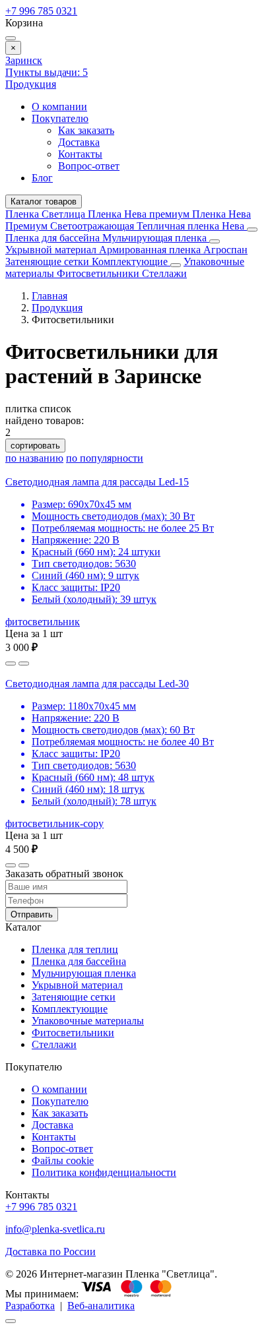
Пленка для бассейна (52, 237)
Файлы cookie (63, 1160)
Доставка (79, 142)
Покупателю (60, 118)
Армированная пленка (151, 249)
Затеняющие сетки (48, 261)
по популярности (104, 458)
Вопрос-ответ (88, 165)
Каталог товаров (44, 201)
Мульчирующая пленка (155, 237)
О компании (59, 106)
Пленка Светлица (46, 214)
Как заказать (86, 130)
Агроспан (225, 249)
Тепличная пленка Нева (192, 226)
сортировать (35, 445)
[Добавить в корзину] (23, 663)
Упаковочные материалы (88, 1020)
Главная (49, 295)
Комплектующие (131, 261)
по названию (34, 458)
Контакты (80, 154)
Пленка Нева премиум (140, 214)
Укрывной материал (52, 249)
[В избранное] (10, 663)
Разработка (30, 1305)
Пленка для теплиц (75, 949)
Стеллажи (164, 273)
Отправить (32, 914)
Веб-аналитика (101, 1305)
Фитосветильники (99, 273)
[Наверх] (10, 1321)
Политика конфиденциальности (104, 1172)
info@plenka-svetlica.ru (55, 1229)
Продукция (30, 84)
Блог (42, 177)
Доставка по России (50, 1251)
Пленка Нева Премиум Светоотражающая (128, 220)
